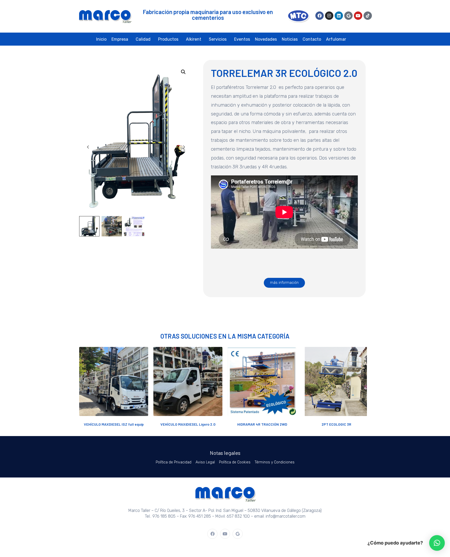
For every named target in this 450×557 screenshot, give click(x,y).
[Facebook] (319, 15)
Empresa (119, 39)
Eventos (242, 39)
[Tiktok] (368, 15)
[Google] (348, 15)
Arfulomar (336, 39)
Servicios (218, 39)
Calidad (143, 39)
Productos (168, 39)
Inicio (101, 39)
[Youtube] (358, 15)
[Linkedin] (339, 15)
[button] (183, 72)
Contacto (312, 39)
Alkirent (193, 39)
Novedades (266, 39)
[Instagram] (329, 15)
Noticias (290, 39)
